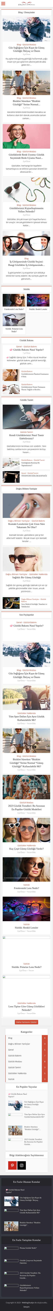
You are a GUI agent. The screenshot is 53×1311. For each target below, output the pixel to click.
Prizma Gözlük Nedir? (28, 1248)
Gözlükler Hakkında (38, 574)
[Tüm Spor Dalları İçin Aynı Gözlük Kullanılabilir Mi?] (16, 1118)
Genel (19, 347)
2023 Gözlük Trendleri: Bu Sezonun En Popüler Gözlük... (33, 1141)
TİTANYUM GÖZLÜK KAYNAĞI (34, 476)
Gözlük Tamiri (26, 432)
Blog (19, 45)
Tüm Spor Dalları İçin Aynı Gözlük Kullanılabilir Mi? (34, 1115)
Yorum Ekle (31, 629)
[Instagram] (21, 1165)
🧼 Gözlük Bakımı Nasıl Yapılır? (26, 349)
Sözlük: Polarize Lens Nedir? (26, 967)
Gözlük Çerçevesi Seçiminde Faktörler (31, 1261)
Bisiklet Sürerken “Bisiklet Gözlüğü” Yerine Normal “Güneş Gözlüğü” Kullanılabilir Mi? (26, 763)
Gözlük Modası (29, 45)
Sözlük (26, 884)
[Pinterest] (12, 1165)
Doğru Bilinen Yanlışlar (19, 521)
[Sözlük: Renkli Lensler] (38, 300)
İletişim (26, 1307)
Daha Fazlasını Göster (26, 1022)
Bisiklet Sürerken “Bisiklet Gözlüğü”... (32, 1128)
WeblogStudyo (28, 1302)
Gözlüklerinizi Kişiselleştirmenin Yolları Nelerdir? (29, 1287)
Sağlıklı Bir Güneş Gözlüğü (26, 577)
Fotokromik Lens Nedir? (14, 309)
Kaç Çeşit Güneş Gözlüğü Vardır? (26, 848)
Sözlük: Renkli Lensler (38, 309)
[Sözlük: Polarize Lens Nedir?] (14, 319)
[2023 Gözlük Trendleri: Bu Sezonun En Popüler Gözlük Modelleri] (16, 1143)
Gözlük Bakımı (30, 347)
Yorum (31, 970)
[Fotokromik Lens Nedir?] (14, 300)
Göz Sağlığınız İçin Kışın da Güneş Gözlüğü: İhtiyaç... (34, 1104)
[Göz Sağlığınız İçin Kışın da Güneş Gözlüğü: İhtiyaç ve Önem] (16, 1105)
